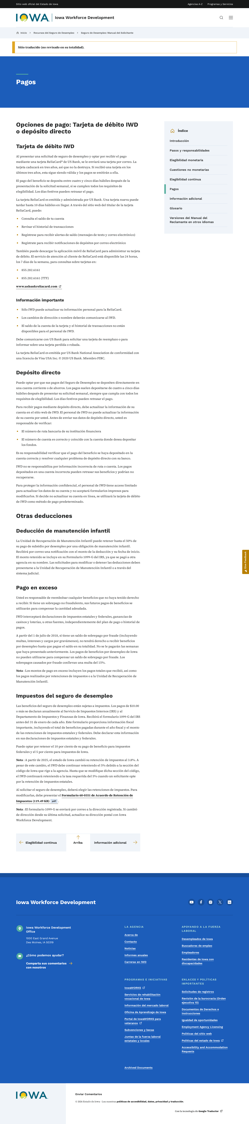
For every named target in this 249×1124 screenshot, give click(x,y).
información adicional (186, 198)
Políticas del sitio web (197, 1033)
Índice (183, 131)
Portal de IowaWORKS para (142, 1021)
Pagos (174, 189)
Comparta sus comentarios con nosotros (46, 965)
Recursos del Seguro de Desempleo (54, 32)
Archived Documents (138, 1067)
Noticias (130, 948)
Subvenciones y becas (139, 1030)
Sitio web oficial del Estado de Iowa (37, 4)
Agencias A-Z (195, 4)
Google (209, 1111)
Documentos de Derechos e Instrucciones (200, 1011)
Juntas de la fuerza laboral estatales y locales (142, 1038)
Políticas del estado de (201, 1040)
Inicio (23, 32)
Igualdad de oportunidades (200, 1020)
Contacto (130, 941)
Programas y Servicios (220, 4)
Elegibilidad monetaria (186, 160)
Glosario (176, 208)
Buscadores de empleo (197, 945)
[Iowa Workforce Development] (33, 18)
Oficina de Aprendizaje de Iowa (145, 1012)
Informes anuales (136, 955)
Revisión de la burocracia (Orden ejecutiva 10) (204, 1000)
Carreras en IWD (135, 962)
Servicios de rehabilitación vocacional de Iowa (142, 996)
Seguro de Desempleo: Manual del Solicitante (107, 32)
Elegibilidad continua (185, 179)
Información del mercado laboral (146, 1005)
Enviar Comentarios (88, 1094)
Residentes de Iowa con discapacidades (198, 961)
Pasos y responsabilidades (190, 150)
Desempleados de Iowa (197, 939)
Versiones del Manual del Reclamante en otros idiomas (192, 220)
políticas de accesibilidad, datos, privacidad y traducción (150, 1101)
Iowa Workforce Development (84, 17)
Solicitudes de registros (198, 991)
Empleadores (190, 952)
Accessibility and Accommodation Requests (205, 1049)
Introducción (179, 141)
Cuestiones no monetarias (189, 169)
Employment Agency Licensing (202, 1026)
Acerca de (131, 934)
